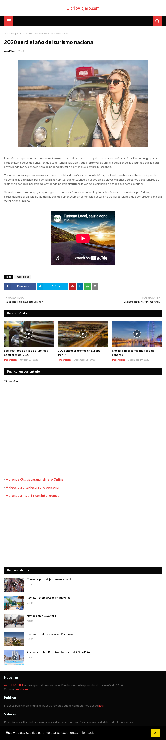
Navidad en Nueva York (41, 615)
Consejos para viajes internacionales (50, 579)
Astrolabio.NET (13, 685)
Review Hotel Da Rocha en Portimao (50, 634)
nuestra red (22, 689)
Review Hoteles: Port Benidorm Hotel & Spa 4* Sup (59, 652)
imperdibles (18, 33)
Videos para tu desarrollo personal (32, 487)
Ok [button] (155, 732)
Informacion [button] (88, 732)
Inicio (7, 33)
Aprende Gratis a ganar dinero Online (35, 479)
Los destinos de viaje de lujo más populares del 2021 (26, 352)
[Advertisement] (83, 532)
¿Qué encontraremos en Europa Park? (79, 352)
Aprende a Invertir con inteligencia (32, 495)
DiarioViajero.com (83, 8)
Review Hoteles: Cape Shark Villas (48, 597)
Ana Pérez (10, 50)
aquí (101, 705)
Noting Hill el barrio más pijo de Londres (133, 352)
